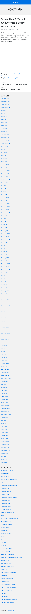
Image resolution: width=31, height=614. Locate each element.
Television (4, 569)
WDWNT (6, 29)
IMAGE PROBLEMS (6, 524)
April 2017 (4, 122)
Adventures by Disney (7, 470)
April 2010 (4, 357)
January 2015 (4, 201)
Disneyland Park (5, 503)
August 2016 (4, 146)
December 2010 (5, 333)
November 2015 (5, 173)
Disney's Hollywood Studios (9, 497)
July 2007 (3, 456)
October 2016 (5, 140)
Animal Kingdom (5, 473)
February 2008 (5, 435)
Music (2, 539)
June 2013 (4, 249)
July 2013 (3, 246)
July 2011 (3, 312)
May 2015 (4, 188)
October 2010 (5, 339)
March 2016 (4, 161)
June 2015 (4, 185)
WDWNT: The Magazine (7, 602)
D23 (2, 482)
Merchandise (4, 530)
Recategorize (5, 560)
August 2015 (4, 182)
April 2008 (4, 429)
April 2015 (4, 191)
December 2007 (5, 441)
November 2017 (5, 101)
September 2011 (5, 306)
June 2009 (4, 387)
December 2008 (5, 405)
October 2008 (5, 411)
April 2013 (4, 252)
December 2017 (5, 98)
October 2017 (5, 104)
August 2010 (4, 345)
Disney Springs (5, 494)
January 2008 (5, 438)
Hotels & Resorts (6, 521)
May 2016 (3, 155)
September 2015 (5, 179)
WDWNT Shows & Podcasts (9, 599)
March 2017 (4, 125)
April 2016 (4, 158)
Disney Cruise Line (6, 488)
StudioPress (10, 610)
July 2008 (4, 420)
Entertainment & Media (7, 512)
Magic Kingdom (5, 527)
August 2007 (4, 453)
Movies (3, 536)
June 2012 (4, 279)
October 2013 (5, 237)
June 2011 (3, 315)
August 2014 (4, 215)
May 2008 (4, 426)
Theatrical (4, 575)
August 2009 (4, 381)
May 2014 (3, 222)
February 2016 (5, 164)
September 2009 (6, 378)
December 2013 (5, 234)
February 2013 (5, 258)
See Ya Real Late (6, 563)
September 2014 (5, 213)
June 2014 (4, 219)
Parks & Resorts (5, 551)
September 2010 (5, 342)
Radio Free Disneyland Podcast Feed (11, 557)
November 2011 (5, 300)
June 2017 (4, 116)
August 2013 (4, 243)
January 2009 (5, 402)
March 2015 (4, 195)
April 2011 (4, 321)
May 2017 (3, 119)
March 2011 (4, 324)
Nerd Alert (4, 542)
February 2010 (5, 363)
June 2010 (4, 351)
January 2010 (4, 366)
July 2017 (3, 113)
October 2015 (5, 176)
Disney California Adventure (9, 485)
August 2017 (4, 110)
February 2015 (5, 197)
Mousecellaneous (6, 533)
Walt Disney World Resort (8, 584)
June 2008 (4, 423)
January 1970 (4, 459)
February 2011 (5, 327)
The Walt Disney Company (8, 572)
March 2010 (4, 360)
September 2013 (5, 240)
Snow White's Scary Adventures (13, 78)
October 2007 (5, 447)
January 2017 (4, 131)
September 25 (5, 462)
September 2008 (6, 414)
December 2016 (5, 134)
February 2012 (5, 291)
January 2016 (4, 167)
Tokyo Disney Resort (7, 578)
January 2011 (4, 330)
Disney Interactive (6, 491)
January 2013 (4, 261)
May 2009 (4, 390)
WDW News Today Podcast (8, 587)
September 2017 (5, 107)
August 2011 (4, 309)
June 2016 (4, 152)
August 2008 (4, 417)
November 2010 (5, 336)
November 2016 (5, 137)
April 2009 (4, 393)
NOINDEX (4, 545)
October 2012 (5, 267)
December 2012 (5, 264)
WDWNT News (5, 596)
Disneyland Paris (5, 500)
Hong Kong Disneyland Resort (9, 518)
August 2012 (4, 273)
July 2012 (3, 276)
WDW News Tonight (6, 590)
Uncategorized (5, 581)
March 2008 (4, 432)
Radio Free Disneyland (7, 554)
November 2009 (5, 372)
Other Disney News (6, 548)
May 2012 (3, 282)
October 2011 (4, 303)
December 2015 (5, 170)
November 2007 (5, 444)
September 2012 (5, 270)
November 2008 (5, 408)
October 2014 (5, 209)
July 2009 (4, 384)
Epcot (3, 515)
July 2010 (3, 348)
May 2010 (3, 354)
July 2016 (3, 149)
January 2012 (4, 294)
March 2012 (4, 288)
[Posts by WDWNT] (2, 29)
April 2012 (4, 285)
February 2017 (5, 128)
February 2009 (5, 399)
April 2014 (4, 225)
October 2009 (5, 375)
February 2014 (5, 231)
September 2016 (5, 143)
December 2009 (5, 369)
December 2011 (5, 297)
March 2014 (4, 228)
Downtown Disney (6, 509)
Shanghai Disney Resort (7, 566)
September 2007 (6, 450)
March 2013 (4, 255)
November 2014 (5, 207)
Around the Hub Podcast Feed (9, 479)
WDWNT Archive (15, 9)
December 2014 (5, 203)
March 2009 (4, 396)
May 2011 (3, 318)
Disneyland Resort (13, 74)
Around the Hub (5, 476)
